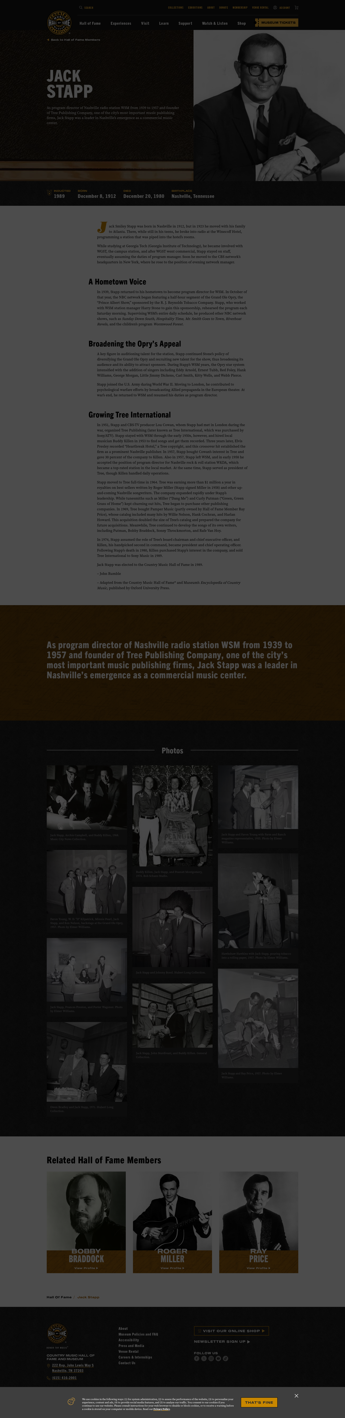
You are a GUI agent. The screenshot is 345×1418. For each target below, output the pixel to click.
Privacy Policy (161, 1409)
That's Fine (259, 1402)
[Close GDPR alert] (296, 1396)
